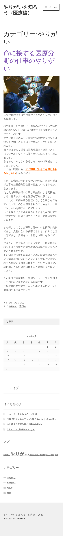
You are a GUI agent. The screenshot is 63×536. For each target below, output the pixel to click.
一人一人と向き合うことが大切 (22, 414)
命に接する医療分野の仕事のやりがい (29, 60)
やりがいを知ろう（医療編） (21, 10)
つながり (7, 455)
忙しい (48, 455)
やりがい (19, 303)
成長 (52, 455)
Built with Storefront (15, 518)
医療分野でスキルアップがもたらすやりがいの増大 (31, 419)
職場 (56, 455)
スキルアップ (35, 455)
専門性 (22, 306)
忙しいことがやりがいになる (21, 429)
